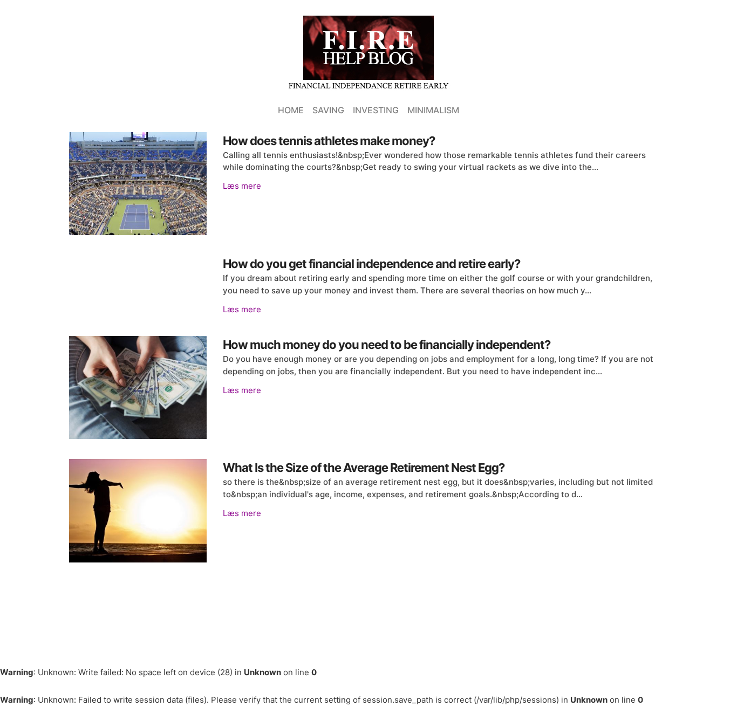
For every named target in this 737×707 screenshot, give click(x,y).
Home (291, 110)
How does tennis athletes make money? (329, 141)
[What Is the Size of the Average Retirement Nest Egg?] (138, 510)
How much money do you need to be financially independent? (386, 345)
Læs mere (242, 186)
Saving (328, 110)
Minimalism (433, 110)
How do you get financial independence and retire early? (371, 264)
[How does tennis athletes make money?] (138, 183)
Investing (376, 110)
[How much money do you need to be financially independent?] (138, 387)
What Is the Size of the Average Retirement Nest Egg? (363, 468)
